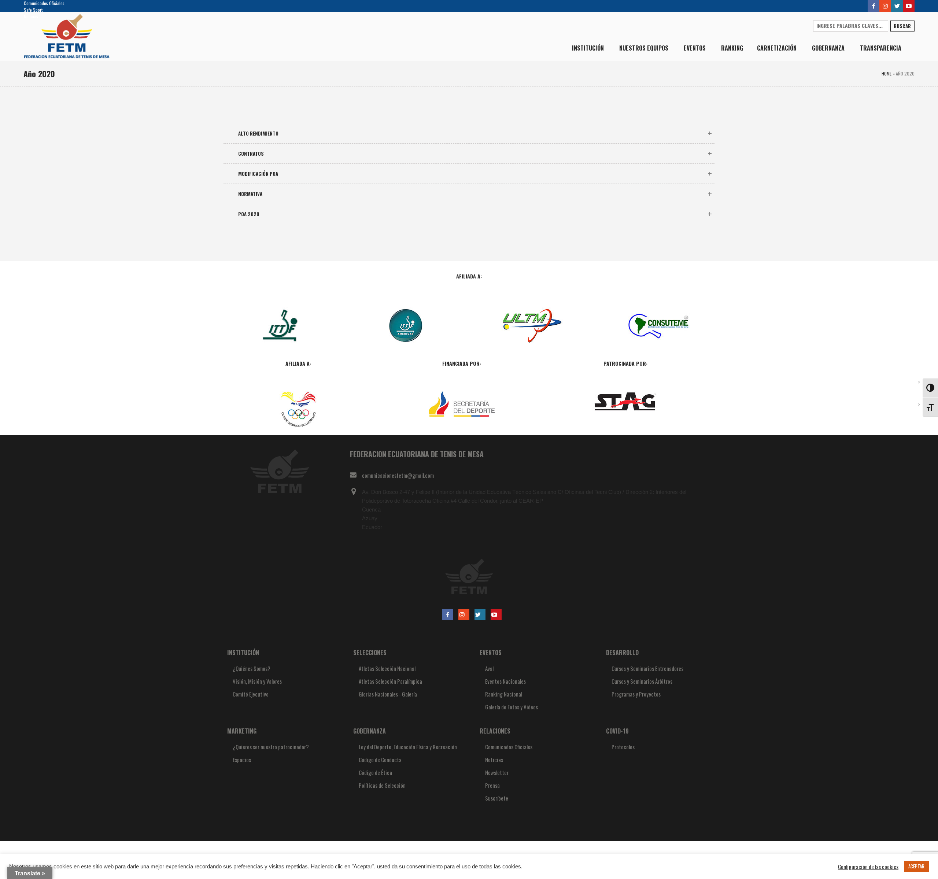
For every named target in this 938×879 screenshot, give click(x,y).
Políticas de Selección (382, 785)
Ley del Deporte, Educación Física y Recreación (408, 747)
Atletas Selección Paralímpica (390, 681)
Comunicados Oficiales (44, 3)
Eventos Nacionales (505, 681)
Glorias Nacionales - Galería (388, 694)
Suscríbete (496, 798)
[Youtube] (909, 6)
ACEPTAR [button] (916, 866)
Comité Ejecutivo (251, 694)
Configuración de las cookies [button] (868, 867)
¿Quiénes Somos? (251, 668)
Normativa (250, 193)
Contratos (251, 153)
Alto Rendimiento (258, 133)
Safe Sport (33, 10)
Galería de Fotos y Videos (511, 707)
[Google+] (885, 6)
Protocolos (623, 747)
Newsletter (497, 772)
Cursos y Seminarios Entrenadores (647, 668)
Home (886, 73)
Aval (489, 668)
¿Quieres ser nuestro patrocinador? (271, 747)
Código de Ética (375, 772)
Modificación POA (258, 173)
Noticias (31, 16)
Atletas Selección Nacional (387, 668)
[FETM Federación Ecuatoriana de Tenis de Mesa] (469, 576)
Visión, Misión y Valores (257, 681)
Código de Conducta (380, 760)
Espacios (242, 760)
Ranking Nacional (503, 694)
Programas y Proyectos (636, 694)
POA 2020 (248, 214)
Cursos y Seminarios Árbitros (642, 681)
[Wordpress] (897, 6)
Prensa (492, 785)
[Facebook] (873, 6)
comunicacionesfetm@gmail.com (398, 475)
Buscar (902, 26)
